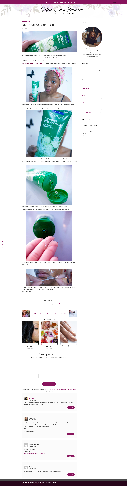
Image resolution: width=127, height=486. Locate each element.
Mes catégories (54, 2)
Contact (76, 2)
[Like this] (58, 304)
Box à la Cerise (85, 85)
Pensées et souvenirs (86, 112)
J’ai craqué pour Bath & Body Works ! (30, 345)
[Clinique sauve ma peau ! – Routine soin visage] (68, 333)
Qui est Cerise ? (63, 2)
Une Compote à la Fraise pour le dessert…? (91, 132)
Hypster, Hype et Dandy (49, 345)
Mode (83, 102)
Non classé (84, 105)
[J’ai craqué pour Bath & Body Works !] (30, 333)
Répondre (70, 407)
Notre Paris (84, 109)
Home (47, 2)
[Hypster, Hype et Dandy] (49, 333)
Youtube (70, 2)
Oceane (31, 398)
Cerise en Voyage (85, 88)
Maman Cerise (85, 98)
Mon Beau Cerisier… (64, 10)
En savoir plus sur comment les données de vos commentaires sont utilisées (60, 389)
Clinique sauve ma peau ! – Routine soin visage (68, 345)
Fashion (83, 95)
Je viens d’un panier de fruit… (90, 125)
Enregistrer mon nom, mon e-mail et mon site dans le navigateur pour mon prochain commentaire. (50, 379)
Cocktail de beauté (25, 21)
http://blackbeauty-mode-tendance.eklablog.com (34, 453)
